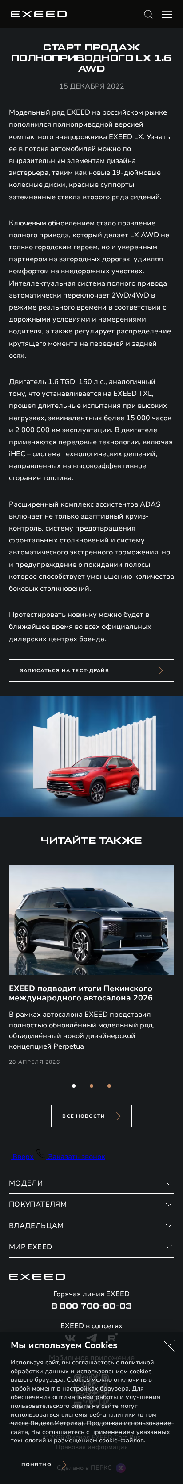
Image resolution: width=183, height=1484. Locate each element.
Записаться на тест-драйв (64, 670)
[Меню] (167, 14)
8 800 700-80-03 (91, 1306)
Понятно (36, 1464)
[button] (74, 1086)
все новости (83, 1116)
